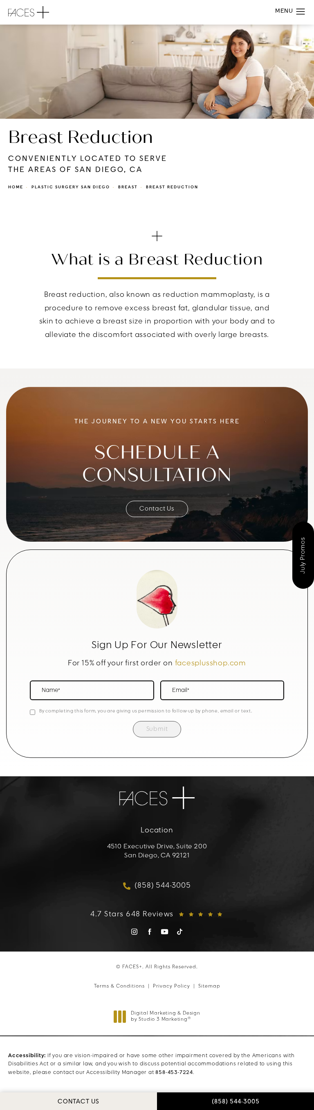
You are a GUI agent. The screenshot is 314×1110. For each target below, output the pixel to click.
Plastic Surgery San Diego (70, 187)
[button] (300, 12)
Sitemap (209, 986)
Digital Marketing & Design (165, 1017)
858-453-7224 (174, 1072)
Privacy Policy (171, 986)
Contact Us (157, 509)
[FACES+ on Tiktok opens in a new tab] (179, 931)
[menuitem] (134, 934)
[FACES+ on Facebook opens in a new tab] (149, 931)
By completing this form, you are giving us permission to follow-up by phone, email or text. (145, 711)
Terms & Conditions (119, 986)
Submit (157, 729)
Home (15, 187)
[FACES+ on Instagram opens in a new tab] (134, 931)
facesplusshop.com (211, 663)
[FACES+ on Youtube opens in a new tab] (164, 931)
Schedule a (157, 463)
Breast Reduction (172, 187)
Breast (128, 187)
